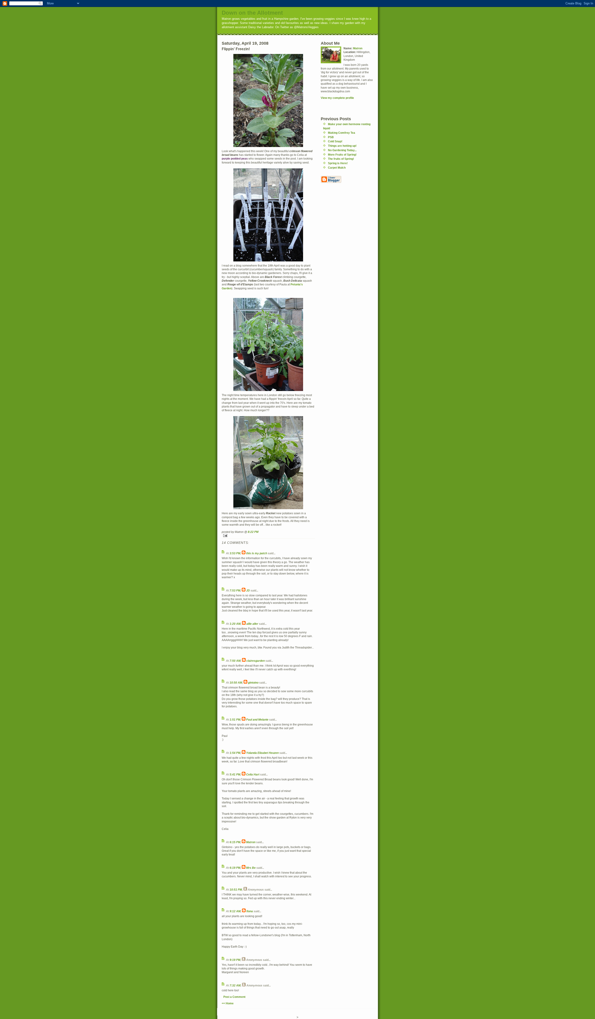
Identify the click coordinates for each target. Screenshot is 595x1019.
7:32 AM (235, 985)
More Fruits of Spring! (342, 154)
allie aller (252, 623)
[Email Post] (268, 535)
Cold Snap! (335, 141)
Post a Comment (234, 996)
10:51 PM (236, 889)
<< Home (228, 1003)
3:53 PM (235, 553)
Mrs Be (251, 867)
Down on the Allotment (252, 13)
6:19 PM (235, 867)
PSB (331, 137)
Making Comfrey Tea (341, 132)
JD (248, 590)
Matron (250, 842)
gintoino (253, 682)
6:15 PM (235, 842)
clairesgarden (255, 660)
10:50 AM (236, 682)
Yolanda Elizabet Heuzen (262, 752)
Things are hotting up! (342, 145)
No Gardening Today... (342, 150)
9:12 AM (235, 911)
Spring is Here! (338, 163)
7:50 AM (235, 660)
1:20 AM (235, 623)
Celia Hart (252, 774)
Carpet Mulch (337, 167)
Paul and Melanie (257, 719)
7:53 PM (235, 590)
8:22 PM (253, 531)
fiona (249, 911)
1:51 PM (235, 719)
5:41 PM (235, 774)
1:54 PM (235, 752)
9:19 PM (235, 959)
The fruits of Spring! (341, 158)
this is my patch (256, 553)
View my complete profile (337, 97)
